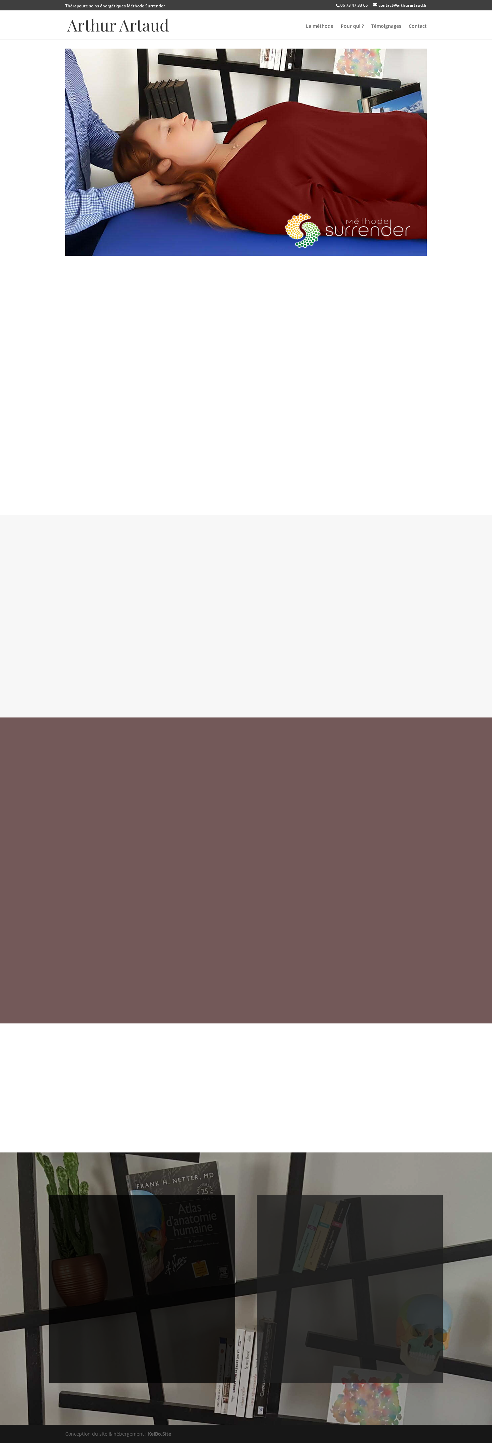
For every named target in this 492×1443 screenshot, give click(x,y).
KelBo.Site (159, 1434)
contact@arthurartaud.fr (142, 1300)
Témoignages (386, 26)
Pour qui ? (352, 26)
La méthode (319, 26)
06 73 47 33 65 (354, 5)
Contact (418, 26)
